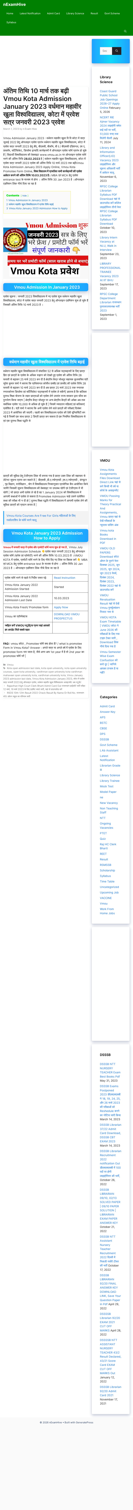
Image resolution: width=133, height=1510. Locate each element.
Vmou (10, 664)
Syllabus (11, 22)
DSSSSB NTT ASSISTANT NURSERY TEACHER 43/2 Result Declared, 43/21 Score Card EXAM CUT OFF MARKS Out (110, 1356)
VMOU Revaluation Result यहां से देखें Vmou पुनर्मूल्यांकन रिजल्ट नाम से (110, 603)
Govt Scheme (112, 13)
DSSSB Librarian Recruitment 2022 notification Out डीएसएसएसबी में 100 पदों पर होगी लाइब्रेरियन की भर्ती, (110, 1163)
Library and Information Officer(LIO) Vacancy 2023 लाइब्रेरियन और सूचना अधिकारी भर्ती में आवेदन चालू (110, 160)
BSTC (103, 722)
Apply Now (61, 607)
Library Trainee (110, 780)
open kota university (24, 671)
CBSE (103, 728)
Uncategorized (109, 887)
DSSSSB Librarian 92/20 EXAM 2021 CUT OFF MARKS (110, 1322)
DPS (102, 734)
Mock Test (106, 786)
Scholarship (107, 870)
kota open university (52, 668)
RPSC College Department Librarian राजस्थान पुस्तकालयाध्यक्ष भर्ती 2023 (110, 302)
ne (101, 797)
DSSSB (104, 739)
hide (24, 195)
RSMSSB (105, 865)
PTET (103, 833)
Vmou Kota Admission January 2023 (52, 678)
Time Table (107, 881)
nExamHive (14, 4)
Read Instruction (64, 577)
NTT (103, 818)
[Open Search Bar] (125, 31)
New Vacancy (109, 803)
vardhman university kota (52, 675)
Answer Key (107, 711)
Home (9, 13)
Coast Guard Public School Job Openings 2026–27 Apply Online (110, 99)
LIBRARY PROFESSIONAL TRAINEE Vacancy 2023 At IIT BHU (110, 272)
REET (103, 853)
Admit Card (53, 13)
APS (102, 717)
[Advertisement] (46, 63)
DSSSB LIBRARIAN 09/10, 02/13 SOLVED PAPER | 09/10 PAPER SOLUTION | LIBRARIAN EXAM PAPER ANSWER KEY (110, 1206)
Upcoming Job (109, 892)
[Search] (116, 51)
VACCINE (106, 898)
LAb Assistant (109, 750)
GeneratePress (84, 1422)
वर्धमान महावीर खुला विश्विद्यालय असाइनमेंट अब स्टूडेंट (59, 682)
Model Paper (108, 791)
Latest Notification (30, 13)
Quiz (103, 838)
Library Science (75, 13)
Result (94, 13)
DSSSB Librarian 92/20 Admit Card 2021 (110, 1391)
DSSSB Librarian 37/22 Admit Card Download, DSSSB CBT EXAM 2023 (110, 1133)
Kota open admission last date (23, 668)
